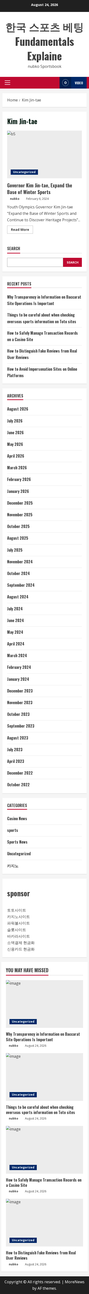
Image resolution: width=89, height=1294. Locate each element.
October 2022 (18, 784)
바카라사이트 (18, 936)
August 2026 (17, 409)
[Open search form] (54, 82)
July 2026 (15, 421)
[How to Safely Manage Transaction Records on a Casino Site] (44, 1150)
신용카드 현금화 (21, 949)
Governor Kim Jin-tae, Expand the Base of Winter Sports (44, 154)
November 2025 (20, 515)
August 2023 (17, 738)
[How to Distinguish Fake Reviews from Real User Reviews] (44, 1222)
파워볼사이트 (18, 923)
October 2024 (18, 573)
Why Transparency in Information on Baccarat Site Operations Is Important (43, 1036)
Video (79, 82)
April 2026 (15, 456)
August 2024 (17, 597)
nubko (14, 199)
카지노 (13, 865)
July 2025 (15, 550)
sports (12, 830)
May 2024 (15, 632)
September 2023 (20, 726)
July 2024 (15, 609)
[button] (7, 83)
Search (13, 248)
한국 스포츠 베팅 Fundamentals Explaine (44, 41)
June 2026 (15, 432)
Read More (22, 230)
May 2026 (15, 444)
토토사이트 (16, 910)
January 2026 (18, 491)
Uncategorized (24, 172)
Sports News (17, 842)
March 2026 (17, 467)
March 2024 (17, 655)
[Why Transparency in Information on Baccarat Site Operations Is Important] (44, 1004)
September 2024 (21, 585)
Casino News (17, 818)
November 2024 (20, 562)
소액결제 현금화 (21, 942)
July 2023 (15, 749)
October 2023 (18, 714)
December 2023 (20, 691)
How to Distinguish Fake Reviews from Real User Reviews (41, 1255)
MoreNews (74, 1281)
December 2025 (20, 503)
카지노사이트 (18, 916)
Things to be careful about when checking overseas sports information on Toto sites (40, 1109)
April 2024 (15, 644)
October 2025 (18, 526)
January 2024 (18, 679)
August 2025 (17, 538)
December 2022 (20, 773)
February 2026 (19, 479)
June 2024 (15, 620)
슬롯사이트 (16, 929)
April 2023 (15, 761)
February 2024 (19, 667)
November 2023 (20, 702)
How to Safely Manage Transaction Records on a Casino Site (43, 1182)
